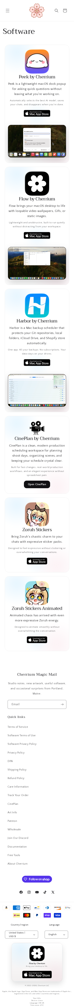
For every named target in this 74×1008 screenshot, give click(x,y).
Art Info (12, 812)
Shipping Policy (17, 769)
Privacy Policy (16, 752)
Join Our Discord (18, 838)
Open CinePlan (37, 484)
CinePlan (13, 804)
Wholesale (14, 829)
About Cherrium (18, 863)
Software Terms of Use (22, 735)
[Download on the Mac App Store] (37, 974)
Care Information (18, 786)
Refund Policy (16, 778)
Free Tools (14, 855)
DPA (10, 761)
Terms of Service (18, 727)
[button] (7, 10)
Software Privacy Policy (22, 744)
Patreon (12, 821)
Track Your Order (18, 795)
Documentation (17, 846)
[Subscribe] (62, 704)
